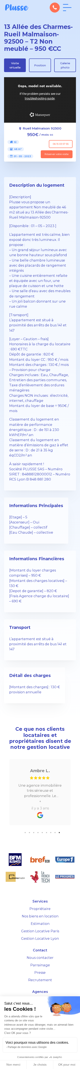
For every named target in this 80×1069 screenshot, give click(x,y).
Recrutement (40, 980)
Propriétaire (40, 909)
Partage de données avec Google (27, 1047)
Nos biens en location (40, 916)
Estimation (40, 923)
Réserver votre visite (56, 154)
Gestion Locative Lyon (40, 938)
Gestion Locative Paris (40, 931)
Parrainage (40, 965)
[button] (55, 8)
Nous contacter (40, 957)
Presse (40, 972)
